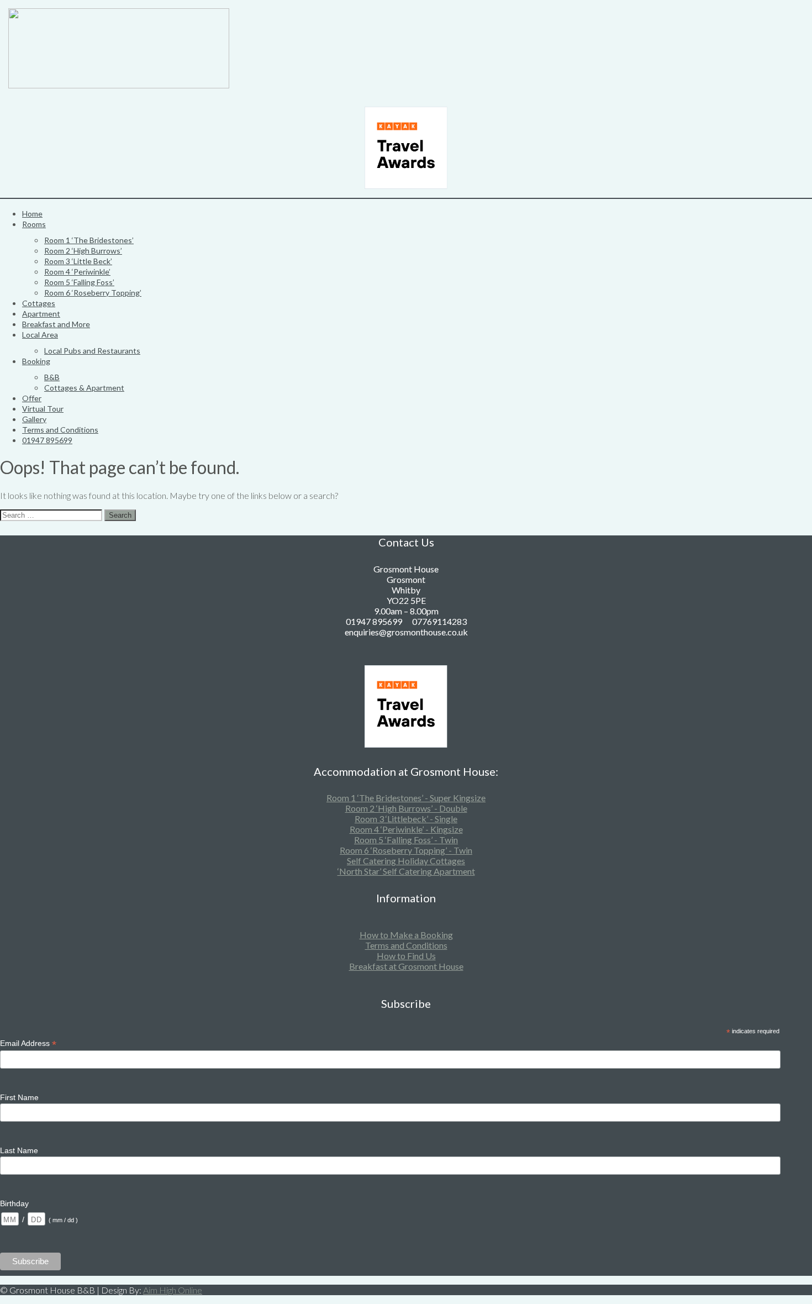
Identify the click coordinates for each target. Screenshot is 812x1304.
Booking (36, 361)
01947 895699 (47, 440)
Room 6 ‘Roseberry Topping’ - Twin (406, 850)
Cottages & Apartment (84, 387)
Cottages (38, 303)
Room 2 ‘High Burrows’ (83, 250)
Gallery (34, 419)
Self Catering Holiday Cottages (406, 860)
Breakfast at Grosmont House (406, 966)
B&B (52, 377)
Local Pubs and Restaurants (92, 350)
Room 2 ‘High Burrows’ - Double (406, 808)
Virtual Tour (43, 408)
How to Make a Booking (406, 934)
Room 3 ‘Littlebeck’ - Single (406, 818)
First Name (19, 1097)
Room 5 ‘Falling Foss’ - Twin (406, 839)
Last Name (19, 1150)
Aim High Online (172, 1290)
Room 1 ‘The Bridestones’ (89, 240)
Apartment (41, 313)
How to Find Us (406, 955)
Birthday (14, 1203)
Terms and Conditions (60, 429)
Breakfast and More (56, 324)
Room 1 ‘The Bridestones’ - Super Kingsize (406, 797)
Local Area (40, 334)
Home (32, 213)
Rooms (34, 224)
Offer (31, 398)
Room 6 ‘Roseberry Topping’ (92, 292)
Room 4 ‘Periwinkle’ (77, 271)
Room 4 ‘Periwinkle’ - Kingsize (406, 829)
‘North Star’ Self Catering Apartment (406, 871)
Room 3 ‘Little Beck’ (78, 261)
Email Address (28, 1043)
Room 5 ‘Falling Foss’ (79, 282)
